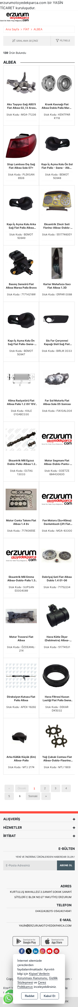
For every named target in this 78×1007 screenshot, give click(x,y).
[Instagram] (43, 951)
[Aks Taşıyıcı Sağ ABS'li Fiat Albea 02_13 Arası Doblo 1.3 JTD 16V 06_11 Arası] (21, 83)
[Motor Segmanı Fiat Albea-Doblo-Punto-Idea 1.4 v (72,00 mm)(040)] (56, 439)
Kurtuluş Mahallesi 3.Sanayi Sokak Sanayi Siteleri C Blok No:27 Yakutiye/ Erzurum (41, 894)
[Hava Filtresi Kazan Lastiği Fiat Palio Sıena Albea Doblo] (56, 675)
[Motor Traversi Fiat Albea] (21, 615)
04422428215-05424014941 (53, 911)
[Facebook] (22, 951)
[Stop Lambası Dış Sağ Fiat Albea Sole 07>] (21, 143)
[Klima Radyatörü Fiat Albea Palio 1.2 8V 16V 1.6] (21, 379)
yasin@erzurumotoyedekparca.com (45, 925)
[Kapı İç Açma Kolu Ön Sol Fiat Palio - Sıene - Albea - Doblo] (57, 143)
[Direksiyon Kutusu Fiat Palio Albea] (21, 675)
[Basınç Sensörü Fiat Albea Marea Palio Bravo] (21, 263)
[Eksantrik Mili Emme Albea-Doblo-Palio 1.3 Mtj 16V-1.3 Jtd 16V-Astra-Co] (21, 555)
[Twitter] (29, 951)
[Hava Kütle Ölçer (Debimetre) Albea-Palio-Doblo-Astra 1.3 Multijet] (57, 615)
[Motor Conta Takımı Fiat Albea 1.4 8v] (21, 499)
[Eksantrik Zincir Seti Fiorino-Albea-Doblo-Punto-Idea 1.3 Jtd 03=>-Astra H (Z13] (56, 203)
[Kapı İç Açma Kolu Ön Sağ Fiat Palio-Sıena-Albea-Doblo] (21, 319)
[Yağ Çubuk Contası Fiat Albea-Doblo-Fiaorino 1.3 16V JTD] (57, 735)
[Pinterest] (56, 951)
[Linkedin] (36, 951)
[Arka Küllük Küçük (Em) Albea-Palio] (21, 735)
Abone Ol (66, 865)
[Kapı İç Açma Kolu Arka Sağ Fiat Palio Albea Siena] (21, 203)
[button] (63, 41)
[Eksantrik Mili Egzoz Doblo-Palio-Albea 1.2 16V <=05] (21, 439)
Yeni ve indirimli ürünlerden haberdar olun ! (45, 856)
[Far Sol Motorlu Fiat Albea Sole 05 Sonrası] (57, 379)
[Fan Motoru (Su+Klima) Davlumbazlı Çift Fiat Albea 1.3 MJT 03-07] (57, 499)
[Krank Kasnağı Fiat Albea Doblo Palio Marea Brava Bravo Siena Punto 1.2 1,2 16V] (56, 83)
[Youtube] (49, 951)
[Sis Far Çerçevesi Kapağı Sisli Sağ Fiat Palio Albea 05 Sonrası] (56, 319)
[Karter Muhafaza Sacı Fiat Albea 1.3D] (57, 263)
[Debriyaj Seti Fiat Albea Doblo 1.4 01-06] (56, 555)
